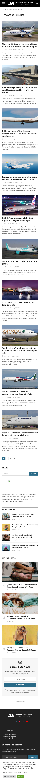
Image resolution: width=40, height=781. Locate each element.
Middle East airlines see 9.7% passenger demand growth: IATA (17, 392)
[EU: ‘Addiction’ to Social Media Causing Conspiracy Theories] (6, 527)
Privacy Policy (17, 692)
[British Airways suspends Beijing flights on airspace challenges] (20, 205)
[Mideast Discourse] (20, 3)
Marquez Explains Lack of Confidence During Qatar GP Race (21, 617)
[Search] (37, 3)
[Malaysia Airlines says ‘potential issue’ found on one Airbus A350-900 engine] (20, 31)
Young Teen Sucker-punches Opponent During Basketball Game (21, 649)
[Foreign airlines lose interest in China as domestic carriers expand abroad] (20, 164)
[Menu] (3, 3)
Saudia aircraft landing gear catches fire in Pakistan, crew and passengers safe (19, 350)
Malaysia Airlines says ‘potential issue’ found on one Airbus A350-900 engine (20, 45)
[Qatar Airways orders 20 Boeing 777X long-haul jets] (20, 290)
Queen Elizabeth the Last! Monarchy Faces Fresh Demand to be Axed (22, 586)
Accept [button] (20, 776)
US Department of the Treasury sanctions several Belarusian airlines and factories (19, 133)
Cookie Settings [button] (9, 776)
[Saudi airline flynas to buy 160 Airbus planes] (20, 249)
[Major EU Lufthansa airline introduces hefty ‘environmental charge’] (20, 420)
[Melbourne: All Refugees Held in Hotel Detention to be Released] (6, 547)
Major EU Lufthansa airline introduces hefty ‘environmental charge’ (20, 434)
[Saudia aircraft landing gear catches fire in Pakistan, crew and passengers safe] (20, 335)
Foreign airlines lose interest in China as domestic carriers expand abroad (19, 178)
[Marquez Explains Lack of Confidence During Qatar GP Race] (20, 603)
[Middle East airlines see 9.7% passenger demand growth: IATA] (20, 379)
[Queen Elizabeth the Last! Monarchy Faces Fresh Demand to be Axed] (20, 572)
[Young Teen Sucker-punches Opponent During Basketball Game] (20, 635)
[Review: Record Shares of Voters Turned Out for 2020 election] (6, 516)
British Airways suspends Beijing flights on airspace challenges (17, 219)
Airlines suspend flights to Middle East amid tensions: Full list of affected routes (20, 90)
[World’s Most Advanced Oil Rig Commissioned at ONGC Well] (6, 537)
